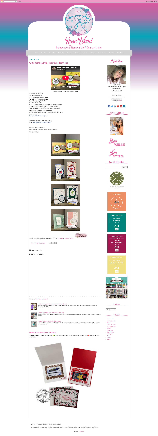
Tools (108, 336)
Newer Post (32, 296)
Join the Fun (61, 53)
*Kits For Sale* (110, 319)
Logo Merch (120, 53)
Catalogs (69, 53)
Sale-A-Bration (110, 332)
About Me (43, 53)
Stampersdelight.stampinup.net (38, 115)
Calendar (84, 53)
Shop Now (111, 53)
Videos (108, 339)
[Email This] (49, 243)
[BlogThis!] (51, 243)
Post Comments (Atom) (41, 299)
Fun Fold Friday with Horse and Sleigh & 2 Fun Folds (51, 312)
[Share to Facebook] (55, 243)
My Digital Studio (111, 326)
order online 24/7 (69, 238)
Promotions (110, 330)
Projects (109, 328)
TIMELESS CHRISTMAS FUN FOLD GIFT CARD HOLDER (42, 332)
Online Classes (102, 53)
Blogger (82, 431)
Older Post (98, 296)
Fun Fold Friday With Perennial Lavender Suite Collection (52, 304)
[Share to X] (53, 243)
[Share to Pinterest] (56, 243)
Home (36, 53)
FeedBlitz (119, 100)
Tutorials (109, 337)
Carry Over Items (111, 324)
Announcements (111, 321)
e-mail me (60, 238)
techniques (109, 334)
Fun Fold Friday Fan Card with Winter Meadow (49, 321)
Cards (108, 322)
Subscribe (92, 53)
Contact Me (52, 53)
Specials (77, 53)
